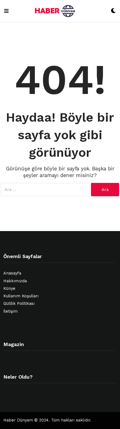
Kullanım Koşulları (21, 296)
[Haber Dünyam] (60, 11)
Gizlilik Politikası (19, 303)
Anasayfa (12, 273)
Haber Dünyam (18, 420)
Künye (9, 288)
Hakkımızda (15, 281)
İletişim (10, 311)
